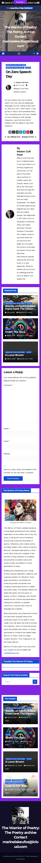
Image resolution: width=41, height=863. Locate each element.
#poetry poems (20, 92)
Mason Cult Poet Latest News (15, 65)
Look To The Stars (16, 785)
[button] (34, 53)
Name (7, 429)
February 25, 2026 (14, 765)
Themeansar (20, 859)
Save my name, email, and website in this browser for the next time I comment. (20, 471)
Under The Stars (15, 331)
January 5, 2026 (14, 789)
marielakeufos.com (11, 653)
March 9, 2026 (13, 741)
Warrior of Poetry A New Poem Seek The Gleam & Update (20, 309)
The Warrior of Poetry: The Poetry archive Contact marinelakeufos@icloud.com (20, 36)
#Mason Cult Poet (21, 89)
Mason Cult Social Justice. (15, 67)
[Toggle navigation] (19, 53)
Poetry (28, 67)
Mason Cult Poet (22, 82)
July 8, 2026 (12, 717)
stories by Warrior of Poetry (15, 783)
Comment (8, 385)
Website (7, 454)
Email (6, 441)
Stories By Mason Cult (19, 780)
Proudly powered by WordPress (13, 856)
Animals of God (28, 137)
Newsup (33, 856)
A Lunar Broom (14, 355)
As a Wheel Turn (13, 137)
